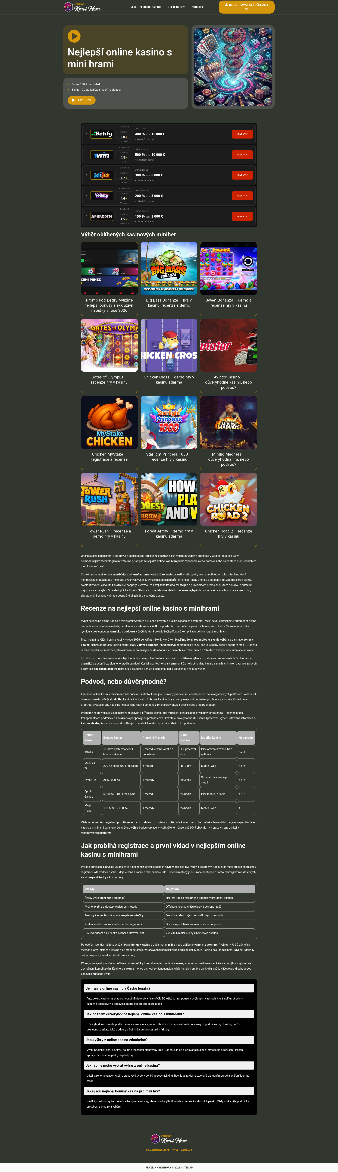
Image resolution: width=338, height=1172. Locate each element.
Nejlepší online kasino (145, 7)
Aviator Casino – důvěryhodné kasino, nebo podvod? (228, 382)
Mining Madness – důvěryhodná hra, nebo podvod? (228, 459)
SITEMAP (187, 1167)
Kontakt (197, 7)
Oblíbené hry (176, 7)
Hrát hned (83, 100)
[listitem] (169, 134)
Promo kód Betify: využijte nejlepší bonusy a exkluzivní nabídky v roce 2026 (109, 305)
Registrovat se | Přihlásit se (248, 7)
